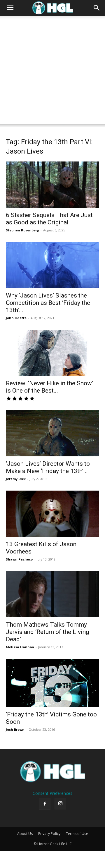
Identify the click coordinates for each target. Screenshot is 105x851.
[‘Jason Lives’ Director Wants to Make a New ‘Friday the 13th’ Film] (52, 433)
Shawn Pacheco (19, 559)
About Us (25, 833)
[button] (10, 8)
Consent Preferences (52, 793)
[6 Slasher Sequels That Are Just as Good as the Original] (52, 184)
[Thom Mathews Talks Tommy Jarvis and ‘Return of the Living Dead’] (52, 594)
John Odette (16, 318)
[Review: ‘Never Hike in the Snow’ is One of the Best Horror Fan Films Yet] (52, 353)
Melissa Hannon (20, 647)
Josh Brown (15, 729)
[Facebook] (44, 804)
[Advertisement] (52, 71)
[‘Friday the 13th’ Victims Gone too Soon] (52, 683)
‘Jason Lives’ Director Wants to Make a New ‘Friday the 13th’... (48, 467)
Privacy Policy (49, 833)
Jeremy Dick (16, 479)
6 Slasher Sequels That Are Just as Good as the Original (49, 219)
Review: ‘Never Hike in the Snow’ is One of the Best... (49, 387)
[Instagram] (60, 803)
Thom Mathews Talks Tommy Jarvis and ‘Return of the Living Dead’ (47, 632)
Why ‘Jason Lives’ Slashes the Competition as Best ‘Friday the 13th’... (48, 303)
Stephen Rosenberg (22, 230)
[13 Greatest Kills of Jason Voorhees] (52, 514)
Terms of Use (77, 833)
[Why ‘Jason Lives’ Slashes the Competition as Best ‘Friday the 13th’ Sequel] (52, 265)
